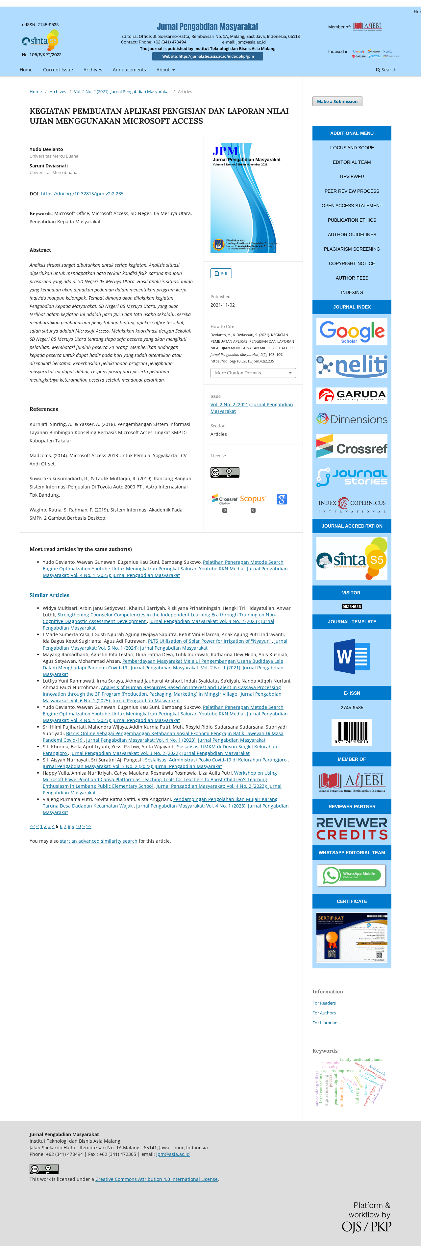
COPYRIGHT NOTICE (352, 263)
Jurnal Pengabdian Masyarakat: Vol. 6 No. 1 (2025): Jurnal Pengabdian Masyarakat (162, 697)
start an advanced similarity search (98, 841)
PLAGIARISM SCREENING (352, 249)
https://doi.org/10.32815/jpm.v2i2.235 (82, 193)
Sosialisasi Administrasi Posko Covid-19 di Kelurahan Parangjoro (216, 760)
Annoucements (129, 69)
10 (78, 826)
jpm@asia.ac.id (173, 1154)
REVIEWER (352, 176)
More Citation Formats (238, 373)
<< (32, 826)
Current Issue (58, 69)
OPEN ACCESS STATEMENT (352, 205)
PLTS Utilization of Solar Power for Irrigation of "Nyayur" (210, 641)
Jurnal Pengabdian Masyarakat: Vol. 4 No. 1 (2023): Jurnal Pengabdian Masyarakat (165, 571)
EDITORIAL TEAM (352, 162)
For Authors (324, 1013)
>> (88, 826)
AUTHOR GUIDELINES (352, 234)
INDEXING (352, 292)
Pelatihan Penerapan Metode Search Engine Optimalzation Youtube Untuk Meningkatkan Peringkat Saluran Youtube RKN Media (163, 565)
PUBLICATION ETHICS (352, 220)
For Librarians (325, 1023)
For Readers (324, 1003)
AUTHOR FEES (352, 278)
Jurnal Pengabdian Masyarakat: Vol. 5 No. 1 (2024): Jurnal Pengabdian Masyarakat (165, 644)
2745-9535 (352, 707)
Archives (93, 69)
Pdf (223, 273)
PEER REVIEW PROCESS (352, 191)
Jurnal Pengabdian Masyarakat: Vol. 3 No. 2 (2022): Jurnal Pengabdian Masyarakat (160, 753)
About (164, 69)
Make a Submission (337, 101)
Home (26, 69)
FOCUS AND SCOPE (352, 147)
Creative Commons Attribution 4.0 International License (156, 1179)
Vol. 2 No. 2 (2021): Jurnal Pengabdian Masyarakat (122, 91)
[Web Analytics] (351, 607)
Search (388, 69)
